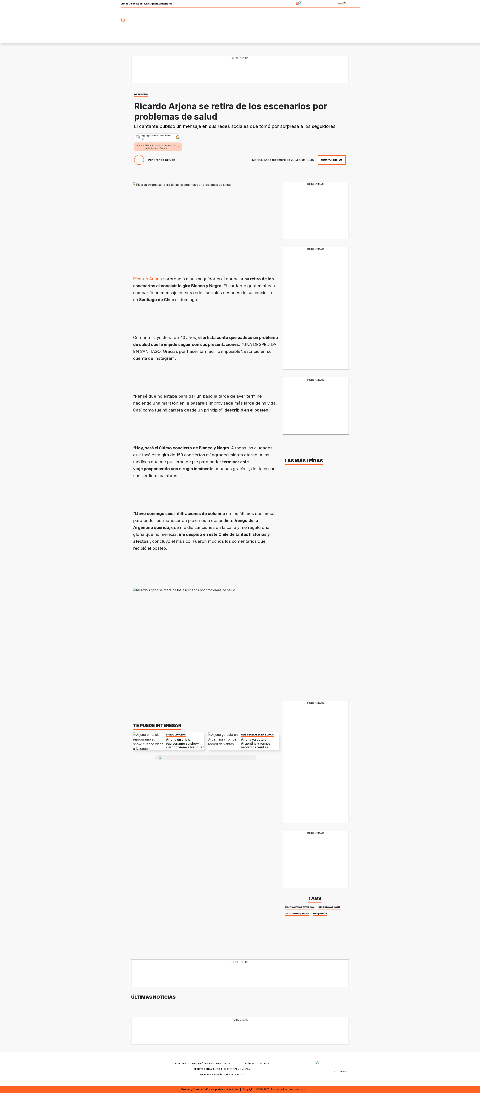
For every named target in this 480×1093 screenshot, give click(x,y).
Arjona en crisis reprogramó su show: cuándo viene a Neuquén (185, 743)
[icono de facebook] (332, 20)
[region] (240, 69)
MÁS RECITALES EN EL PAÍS (257, 734)
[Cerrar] (178, 146)
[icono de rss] (357, 20)
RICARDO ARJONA (329, 907)
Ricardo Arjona (147, 278)
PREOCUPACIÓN (176, 734)
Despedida (320, 913)
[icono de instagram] (348, 20)
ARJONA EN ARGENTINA (299, 907)
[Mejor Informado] (240, 20)
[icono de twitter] (340, 20)
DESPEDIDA (141, 94)
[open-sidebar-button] (123, 20)
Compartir (329, 159)
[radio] (286, 3)
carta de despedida (297, 913)
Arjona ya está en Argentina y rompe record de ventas (255, 743)
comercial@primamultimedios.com (202, 1063)
